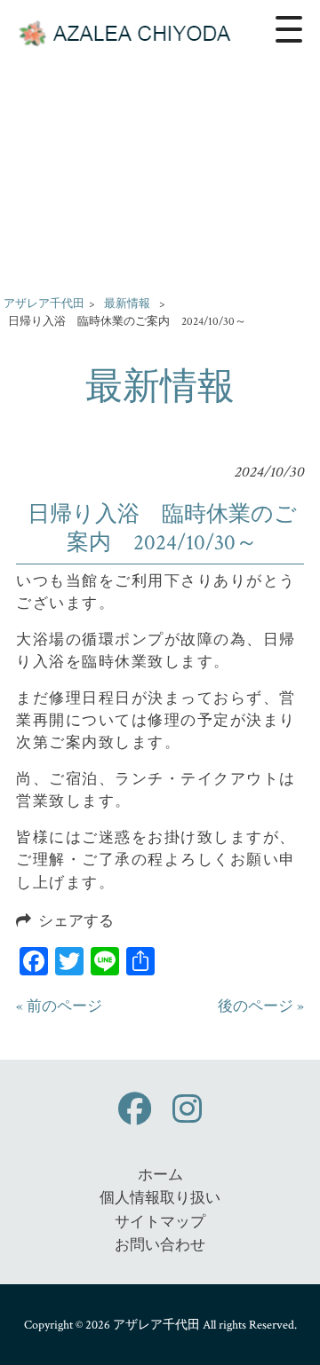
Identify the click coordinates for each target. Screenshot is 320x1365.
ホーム (160, 1175)
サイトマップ (160, 1222)
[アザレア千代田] (129, 28)
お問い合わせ (160, 1245)
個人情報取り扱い (160, 1198)
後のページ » (261, 1006)
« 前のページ (59, 1006)
